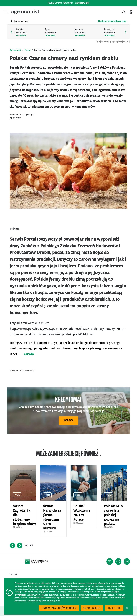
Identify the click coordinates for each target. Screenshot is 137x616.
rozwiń (29, 354)
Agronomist (15, 50)
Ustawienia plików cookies (59, 608)
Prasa (28, 50)
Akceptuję (114, 608)
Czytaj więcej (91, 608)
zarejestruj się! (82, 3)
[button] (6, 12)
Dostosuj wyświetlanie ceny (112, 21)
